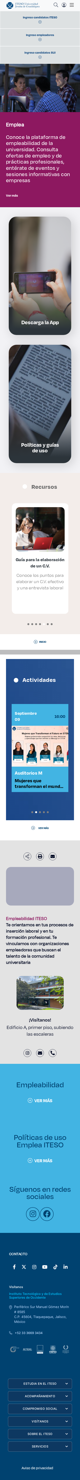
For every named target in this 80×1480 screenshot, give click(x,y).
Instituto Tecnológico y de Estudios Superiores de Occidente (35, 1295)
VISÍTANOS (40, 1421)
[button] (28, 624)
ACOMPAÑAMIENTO (40, 1396)
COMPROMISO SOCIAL (40, 1409)
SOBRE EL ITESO (40, 1434)
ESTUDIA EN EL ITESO (40, 1383)
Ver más (12, 195)
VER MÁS (43, 1100)
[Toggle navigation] (70, 5)
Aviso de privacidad (37, 1467)
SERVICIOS (40, 1446)
